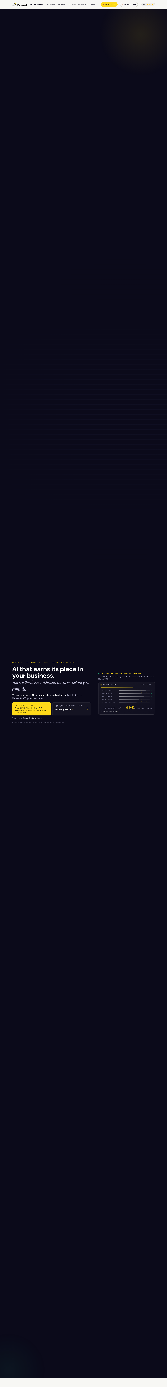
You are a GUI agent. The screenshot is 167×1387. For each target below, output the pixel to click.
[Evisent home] (20, 4)
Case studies (50, 4)
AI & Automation (36, 4)
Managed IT (62, 4)
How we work (83, 4)
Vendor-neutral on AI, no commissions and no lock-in (39, 695)
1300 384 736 (110, 4)
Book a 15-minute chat (32, 718)
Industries (72, 4)
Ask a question (129, 4)
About (93, 4)
